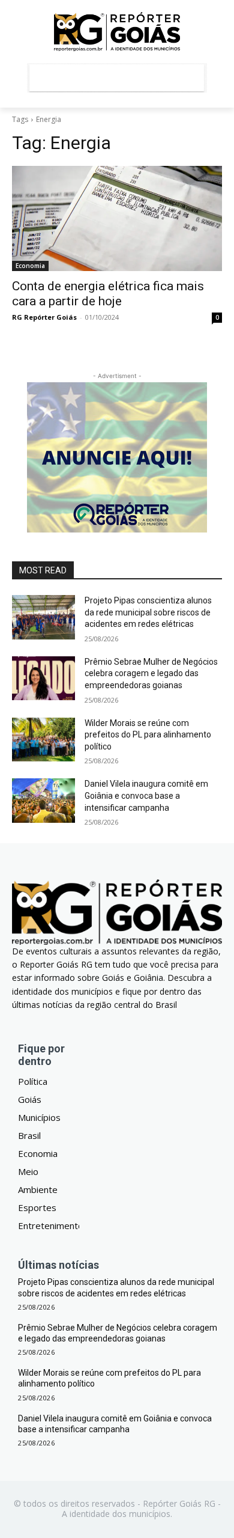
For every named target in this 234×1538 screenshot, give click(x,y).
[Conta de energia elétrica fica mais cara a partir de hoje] (117, 218)
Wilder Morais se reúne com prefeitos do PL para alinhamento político (148, 734)
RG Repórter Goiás (44, 317)
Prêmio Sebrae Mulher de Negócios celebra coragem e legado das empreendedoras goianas (151, 673)
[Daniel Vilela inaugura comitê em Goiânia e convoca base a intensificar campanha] (43, 800)
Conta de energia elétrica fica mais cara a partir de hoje (108, 293)
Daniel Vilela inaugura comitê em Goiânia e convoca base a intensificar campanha (146, 795)
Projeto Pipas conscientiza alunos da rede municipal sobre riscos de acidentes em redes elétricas (148, 612)
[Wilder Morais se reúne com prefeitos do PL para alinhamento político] (43, 740)
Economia (30, 265)
